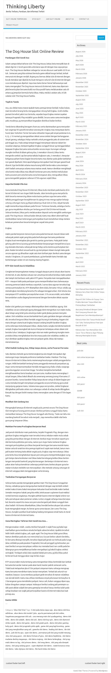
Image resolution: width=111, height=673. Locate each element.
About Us (70, 19)
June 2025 (80, 109)
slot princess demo (28, 642)
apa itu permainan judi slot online (51, 613)
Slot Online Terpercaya (16, 19)
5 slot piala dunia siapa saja (42, 610)
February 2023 (81, 231)
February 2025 (81, 126)
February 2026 (81, 73)
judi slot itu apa (17, 633)
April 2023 (80, 222)
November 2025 (82, 87)
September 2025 (82, 95)
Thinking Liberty (25, 6)
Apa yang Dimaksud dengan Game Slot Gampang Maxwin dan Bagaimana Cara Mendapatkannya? (89, 312)
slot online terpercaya (85, 357)
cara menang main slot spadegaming (47, 616)
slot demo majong (36, 639)
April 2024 (80, 170)
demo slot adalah (17, 620)
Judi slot (80, 411)
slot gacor (81, 384)
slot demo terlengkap (52, 639)
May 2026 (79, 60)
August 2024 (80, 152)
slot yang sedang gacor (21, 646)
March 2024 (80, 174)
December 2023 (82, 187)
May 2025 (79, 113)
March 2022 (80, 266)
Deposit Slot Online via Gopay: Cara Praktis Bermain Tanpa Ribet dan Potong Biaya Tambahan (89, 302)
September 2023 (82, 201)
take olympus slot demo (24, 649)
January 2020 (81, 275)
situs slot (80, 364)
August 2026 (80, 52)
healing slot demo (56, 629)
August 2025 (80, 100)
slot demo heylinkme (53, 636)
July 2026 (79, 56)
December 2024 (82, 135)
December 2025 (82, 82)
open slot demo (31, 633)
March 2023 (80, 227)
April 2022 (80, 262)
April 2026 (80, 65)
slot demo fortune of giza (33, 636)
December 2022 (82, 240)
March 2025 (80, 122)
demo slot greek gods (39, 623)
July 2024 (79, 157)
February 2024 (81, 179)
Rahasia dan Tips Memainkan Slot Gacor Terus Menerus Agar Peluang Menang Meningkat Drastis (89, 332)
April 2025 (80, 117)
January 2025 (81, 130)
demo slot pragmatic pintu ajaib (27, 626)
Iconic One (78, 671)
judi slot (80, 351)
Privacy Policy (12, 25)
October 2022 (81, 249)
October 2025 (81, 91)
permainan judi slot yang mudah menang (54, 633)
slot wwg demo (44, 642)
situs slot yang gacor (14, 636)
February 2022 (81, 271)
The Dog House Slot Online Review (34, 51)
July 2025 (79, 104)
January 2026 (81, 78)
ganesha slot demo (40, 629)
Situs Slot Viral (19, 610)
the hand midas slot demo (45, 649)
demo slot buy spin (45, 620)
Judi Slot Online (53, 19)
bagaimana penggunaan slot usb (18, 616)
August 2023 (80, 205)
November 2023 (82, 192)
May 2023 (79, 218)
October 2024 (81, 144)
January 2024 (81, 183)
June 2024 (80, 161)
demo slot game (23, 623)
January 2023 (81, 236)
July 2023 (79, 209)
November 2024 (82, 139)
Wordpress (103, 671)
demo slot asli (31, 620)
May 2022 (79, 258)
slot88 (79, 391)
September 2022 (82, 253)
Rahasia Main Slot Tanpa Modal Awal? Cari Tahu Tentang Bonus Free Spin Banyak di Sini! (90, 322)
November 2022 (82, 244)
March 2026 (80, 69)
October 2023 (81, 196)
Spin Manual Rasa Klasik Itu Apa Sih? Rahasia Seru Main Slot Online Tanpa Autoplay (90, 292)
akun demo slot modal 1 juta (25, 613)
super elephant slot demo (42, 646)
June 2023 (80, 214)
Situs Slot (36, 19)
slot (78, 371)
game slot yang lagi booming (52, 626)
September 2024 (82, 148)
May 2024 (79, 165)
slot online (81, 377)
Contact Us (84, 19)
